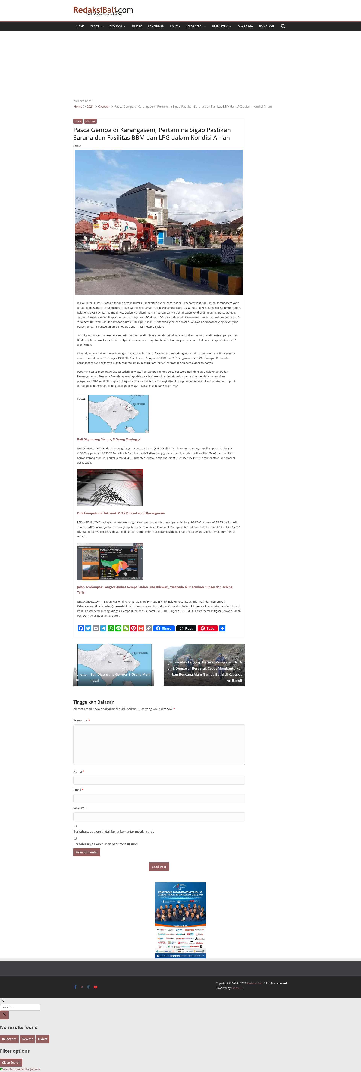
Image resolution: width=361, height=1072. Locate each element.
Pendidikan (156, 26)
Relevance (9, 1039)
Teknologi (266, 26)
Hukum (137, 26)
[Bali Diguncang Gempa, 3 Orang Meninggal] (118, 398)
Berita (94, 26)
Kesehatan (220, 26)
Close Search (11, 1063)
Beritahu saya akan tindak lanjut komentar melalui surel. (113, 831)
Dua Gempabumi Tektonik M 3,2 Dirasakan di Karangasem (121, 513)
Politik (175, 26)
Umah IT (236, 988)
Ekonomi (115, 26)
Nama (78, 772)
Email (78, 790)
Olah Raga (245, 26)
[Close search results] (4, 1015)
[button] (101, 26)
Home (80, 26)
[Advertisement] (180, 70)
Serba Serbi (194, 26)
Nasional (90, 121)
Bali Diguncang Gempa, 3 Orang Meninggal (109, 439)
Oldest (42, 1039)
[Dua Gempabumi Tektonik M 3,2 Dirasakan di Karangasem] (110, 471)
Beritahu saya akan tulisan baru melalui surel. (105, 844)
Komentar (81, 720)
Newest (27, 1039)
